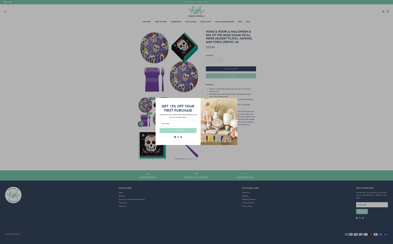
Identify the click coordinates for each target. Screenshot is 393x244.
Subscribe (178, 130)
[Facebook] (175, 137)
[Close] (235, 100)
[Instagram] (178, 137)
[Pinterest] (181, 137)
